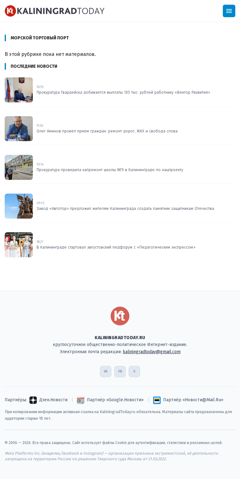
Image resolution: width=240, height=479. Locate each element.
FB (120, 371)
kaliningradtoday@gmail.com (152, 351)
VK (106, 371)
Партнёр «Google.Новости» (115, 399)
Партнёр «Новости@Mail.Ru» (193, 399)
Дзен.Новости (53, 399)
